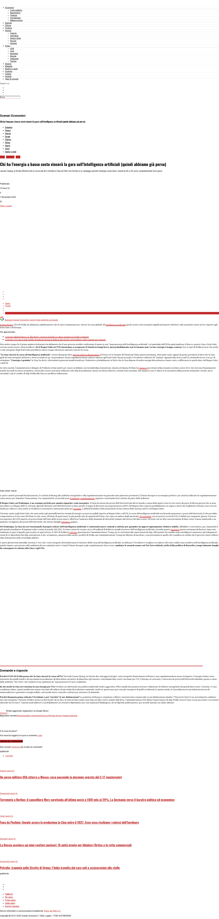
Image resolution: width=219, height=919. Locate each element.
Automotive (15, 13)
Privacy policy (10, 900)
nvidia (70, 715)
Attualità (8, 66)
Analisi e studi (11, 69)
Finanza (13, 15)
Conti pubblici (16, 10)
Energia (8, 23)
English (8, 76)
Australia (14, 53)
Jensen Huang (6, 324)
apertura (22, 715)
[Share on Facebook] (112, 292)
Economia (9, 7)
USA (12, 48)
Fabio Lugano (6, 206)
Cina (12, 51)
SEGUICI (3, 713)
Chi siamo (9, 897)
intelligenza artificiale (116, 324)
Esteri (7, 46)
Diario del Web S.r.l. (52, 911)
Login (39, 735)
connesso (15, 747)
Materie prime (16, 20)
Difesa (8, 25)
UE (74, 715)
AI (18, 715)
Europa (8, 30)
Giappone (14, 59)
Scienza (8, 71)
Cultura (8, 74)
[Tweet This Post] (112, 294)
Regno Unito (15, 38)
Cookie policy (10, 903)
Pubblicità (9, 894)
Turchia (13, 61)
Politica (8, 28)
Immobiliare (15, 18)
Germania (14, 36)
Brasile (13, 56)
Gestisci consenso (12, 906)
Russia (13, 41)
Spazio (8, 64)
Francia (13, 33)
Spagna (13, 43)
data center (31, 715)
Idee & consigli (11, 79)
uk (76, 715)
